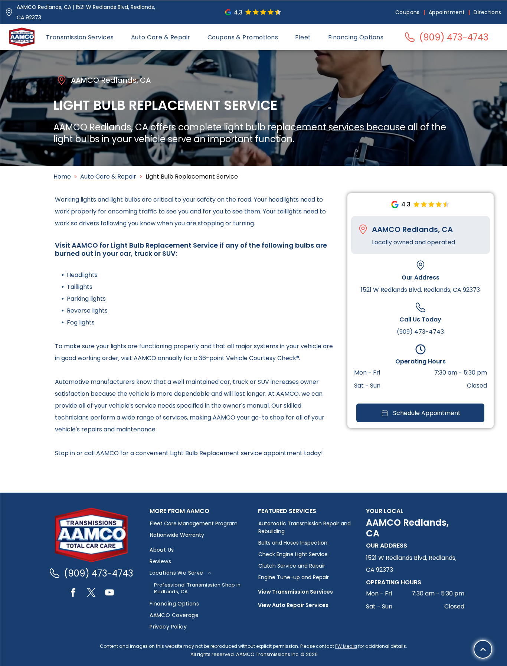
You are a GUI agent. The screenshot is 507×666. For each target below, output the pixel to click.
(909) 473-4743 (420, 331)
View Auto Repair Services (293, 605)
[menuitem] (408, 12)
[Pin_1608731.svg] (9, 12)
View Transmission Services (295, 591)
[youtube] (109, 593)
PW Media (346, 646)
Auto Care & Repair (108, 176)
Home (62, 176)
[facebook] (73, 593)
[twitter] (91, 593)
